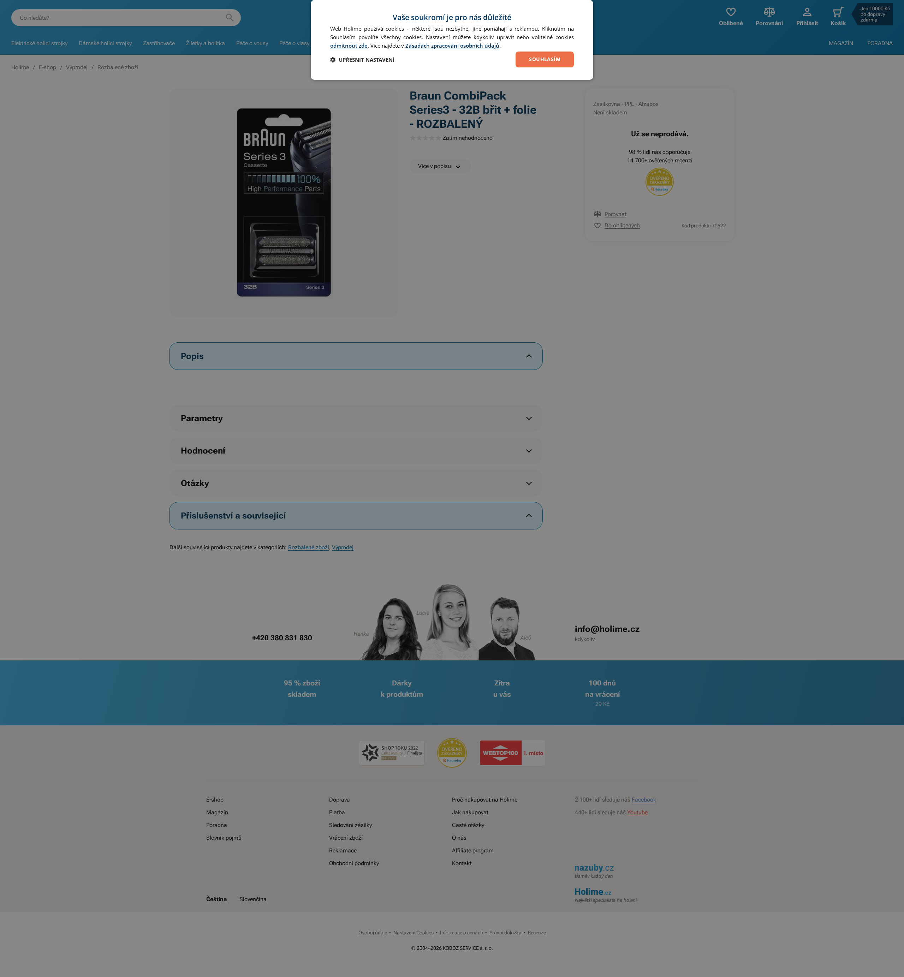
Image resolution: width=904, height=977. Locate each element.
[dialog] (452, 40)
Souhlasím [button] (544, 59)
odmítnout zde (349, 45)
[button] (362, 60)
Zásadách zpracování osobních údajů (452, 45)
